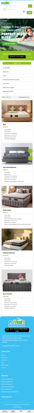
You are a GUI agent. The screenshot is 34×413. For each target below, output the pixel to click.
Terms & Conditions (17, 407)
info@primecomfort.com (10, 346)
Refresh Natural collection (10, 392)
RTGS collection (6, 389)
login (29, 13)
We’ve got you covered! (17, 57)
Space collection (7, 379)
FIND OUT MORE (9, 44)
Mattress (4, 360)
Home (3, 355)
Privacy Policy (17, 406)
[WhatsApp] (30, 151)
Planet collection (7, 384)
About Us (4, 358)
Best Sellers (5, 365)
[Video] (30, 158)
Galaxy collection (7, 382)
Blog (2, 363)
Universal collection (7, 387)
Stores (3, 368)
